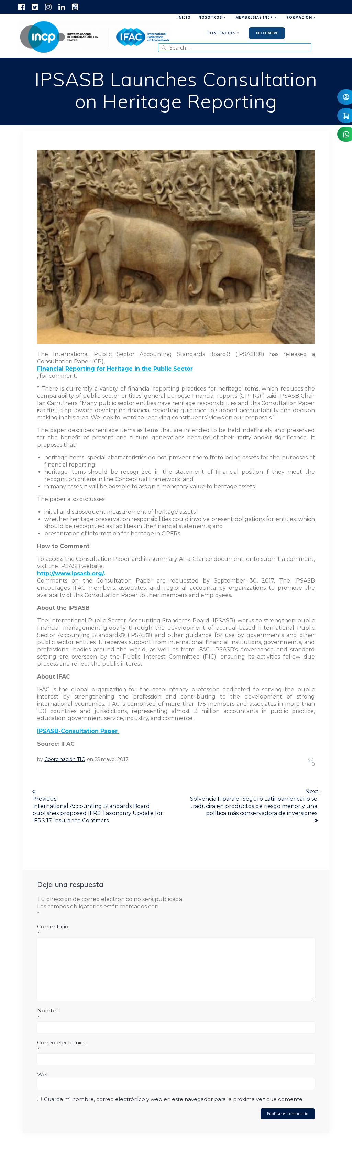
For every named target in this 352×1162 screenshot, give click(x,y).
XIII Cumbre (267, 33)
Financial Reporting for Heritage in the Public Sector (115, 368)
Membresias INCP (254, 17)
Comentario (52, 930)
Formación (299, 17)
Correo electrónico (62, 1046)
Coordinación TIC (64, 759)
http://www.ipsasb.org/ (70, 573)
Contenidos (221, 33)
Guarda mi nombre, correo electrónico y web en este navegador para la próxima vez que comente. (174, 1099)
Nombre (48, 1014)
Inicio (184, 17)
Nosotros (210, 17)
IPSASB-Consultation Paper (78, 731)
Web (43, 1074)
